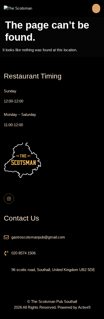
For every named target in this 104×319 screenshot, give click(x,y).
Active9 (84, 307)
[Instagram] (9, 199)
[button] (96, 8)
